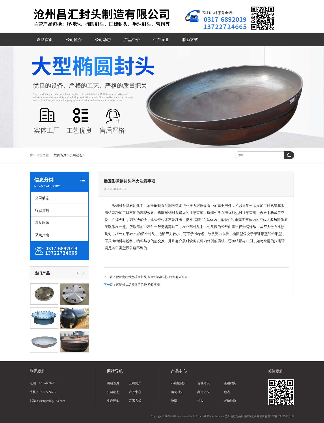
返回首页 (60, 155)
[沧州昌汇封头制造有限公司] (107, 17)
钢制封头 (177, 392)
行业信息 (42, 210)
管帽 (174, 401)
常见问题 (42, 222)
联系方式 (190, 39)
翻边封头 (203, 392)
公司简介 (74, 39)
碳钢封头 (230, 383)
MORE (81, 273)
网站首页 (45, 39)
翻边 (227, 392)
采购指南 (42, 235)
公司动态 (103, 39)
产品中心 (132, 39)
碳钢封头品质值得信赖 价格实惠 (138, 284)
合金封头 (203, 383)
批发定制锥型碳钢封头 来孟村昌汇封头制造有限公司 (152, 277)
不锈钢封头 (178, 383)
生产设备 (161, 39)
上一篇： (110, 277)
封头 (200, 401)
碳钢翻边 (230, 401)
